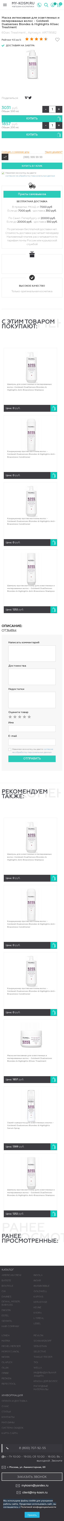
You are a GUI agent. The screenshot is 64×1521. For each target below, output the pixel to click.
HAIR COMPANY (10, 1326)
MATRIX (6, 1341)
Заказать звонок (32, 1477)
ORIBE (5, 1373)
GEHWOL (7, 1321)
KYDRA (38, 1313)
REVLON (38, 1335)
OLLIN (5, 1368)
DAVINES (6, 1297)
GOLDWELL (40, 1291)
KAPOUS (38, 1297)
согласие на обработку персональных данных (30, 176)
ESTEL (5, 1316)
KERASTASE (40, 1302)
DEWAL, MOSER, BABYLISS (11, 1303)
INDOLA (38, 1275)
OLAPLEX (7, 1362)
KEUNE (37, 1307)
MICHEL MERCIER (11, 1346)
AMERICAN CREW (11, 1275)
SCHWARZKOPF (43, 1341)
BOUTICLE (7, 1286)
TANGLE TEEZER (43, 1357)
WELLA (38, 1368)
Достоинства (17, 666)
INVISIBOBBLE (42, 1286)
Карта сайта (10, 1433)
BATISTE (6, 1281)
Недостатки (16, 689)
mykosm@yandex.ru (34, 1485)
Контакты (8, 1417)
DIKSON (6, 1310)
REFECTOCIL (9, 1384)
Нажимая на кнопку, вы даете (30, 174)
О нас (5, 1406)
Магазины (8, 1422)
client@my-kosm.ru (35, 1492)
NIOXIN (5, 1357)
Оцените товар (18, 712)
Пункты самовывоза (32, 194)
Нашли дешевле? (53, 151)
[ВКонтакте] (26, 97)
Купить (32, 118)
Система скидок (12, 1428)
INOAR (37, 1281)
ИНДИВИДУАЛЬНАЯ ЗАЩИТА (45, 1374)
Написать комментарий (23, 642)
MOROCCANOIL (10, 1352)
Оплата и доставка (14, 1401)
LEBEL (37, 1324)
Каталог (8, 1270)
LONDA (6, 1335)
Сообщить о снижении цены (15, 151)
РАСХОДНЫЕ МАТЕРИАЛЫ (41, 1388)
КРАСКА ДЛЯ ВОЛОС (46, 1381)
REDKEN (6, 1378)
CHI (3, 1291)
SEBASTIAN (40, 1346)
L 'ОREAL (39, 1318)
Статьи (6, 1412)
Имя (11, 722)
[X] (30, 97)
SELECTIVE (40, 1352)
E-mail (12, 736)
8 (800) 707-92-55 (32, 1448)
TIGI (36, 1362)
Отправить (32, 758)
